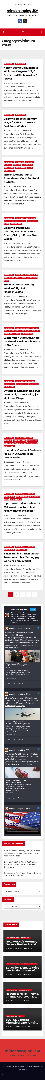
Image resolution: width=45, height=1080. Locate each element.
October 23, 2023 (14, 130)
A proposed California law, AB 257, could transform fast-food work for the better (22, 507)
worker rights (9, 170)
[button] (42, 32)
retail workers (34, 496)
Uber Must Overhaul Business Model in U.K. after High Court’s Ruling (22, 454)
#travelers (9, 705)
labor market (28, 165)
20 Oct (28, 628)
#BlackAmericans (27, 640)
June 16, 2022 (12, 296)
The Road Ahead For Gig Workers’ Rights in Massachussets (19, 288)
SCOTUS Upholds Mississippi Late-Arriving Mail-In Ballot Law (22, 1022)
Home (4, 1075)
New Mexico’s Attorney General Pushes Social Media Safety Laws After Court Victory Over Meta (22, 853)
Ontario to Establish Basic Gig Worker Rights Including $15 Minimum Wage (22, 394)
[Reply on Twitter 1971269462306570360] (6, 799)
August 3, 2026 (15, 974)
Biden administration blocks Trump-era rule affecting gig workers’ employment (21, 557)
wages (30, 168)
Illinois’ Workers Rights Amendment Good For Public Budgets (22, 178)
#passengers (19, 705)
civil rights (20, 162)
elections (7, 165)
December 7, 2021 (13, 462)
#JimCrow (13, 648)
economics (29, 162)
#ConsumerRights (23, 703)
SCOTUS (21, 1016)
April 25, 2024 (12, 83)
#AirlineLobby (31, 698)
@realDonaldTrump (18, 754)
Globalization (32, 440)
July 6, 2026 (13, 1000)
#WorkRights (8, 63)
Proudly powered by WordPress (14, 1066)
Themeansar (22, 1069)
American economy (22, 328)
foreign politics (19, 440)
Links (16, 1075)
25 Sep (28, 750)
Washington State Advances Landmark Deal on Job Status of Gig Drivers (22, 341)
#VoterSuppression (13, 637)
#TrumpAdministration (14, 698)
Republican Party (25, 990)
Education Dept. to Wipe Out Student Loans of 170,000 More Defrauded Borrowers (20, 864)
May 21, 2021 (11, 515)
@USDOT (26, 700)
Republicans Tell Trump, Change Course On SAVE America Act (22, 996)
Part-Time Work (33, 331)
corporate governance (24, 437)
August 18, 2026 (15, 948)
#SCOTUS (9, 632)
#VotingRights (11, 640)
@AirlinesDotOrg (12, 700)
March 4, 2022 (12, 349)
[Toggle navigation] (23, 32)
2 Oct (28, 694)
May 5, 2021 (11, 565)
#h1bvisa (11, 756)
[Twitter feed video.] (22, 823)
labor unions (9, 168)
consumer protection (29, 964)
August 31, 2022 (13, 243)
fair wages (17, 165)
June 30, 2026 (14, 1027)
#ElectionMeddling (13, 635)
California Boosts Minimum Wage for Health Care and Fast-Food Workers (20, 122)
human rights (30, 218)
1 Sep (28, 808)
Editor (25, 83)
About (10, 1075)
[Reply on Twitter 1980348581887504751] (6, 684)
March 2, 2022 (12, 403)
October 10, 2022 (13, 186)
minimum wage (20, 63)
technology (32, 277)
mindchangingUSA (22, 11)
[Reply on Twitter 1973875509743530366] (6, 740)
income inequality (31, 275)
